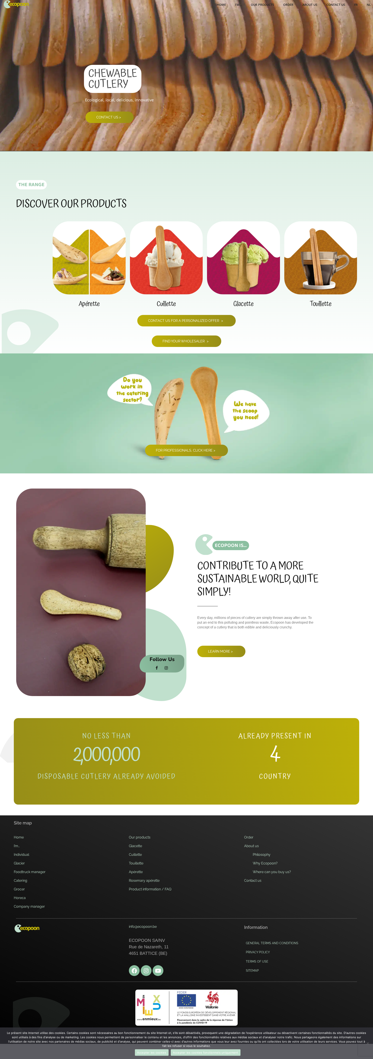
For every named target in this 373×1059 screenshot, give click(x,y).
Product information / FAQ (150, 889)
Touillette (136, 863)
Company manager (29, 906)
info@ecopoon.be (143, 927)
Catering (20, 881)
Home (19, 837)
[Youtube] (158, 970)
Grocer (19, 889)
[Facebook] (134, 970)
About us (251, 846)
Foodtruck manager (30, 872)
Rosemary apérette (144, 881)
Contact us (252, 881)
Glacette (135, 846)
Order (248, 837)
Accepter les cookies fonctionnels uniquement (205, 1052)
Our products (139, 837)
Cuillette (135, 855)
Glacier (19, 863)
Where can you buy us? (272, 872)
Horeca (20, 898)
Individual (21, 855)
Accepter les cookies (151, 1052)
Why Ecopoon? (265, 863)
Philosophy (261, 855)
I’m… (17, 846)
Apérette (136, 872)
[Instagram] (146, 970)
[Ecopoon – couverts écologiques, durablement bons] (16, 4)
